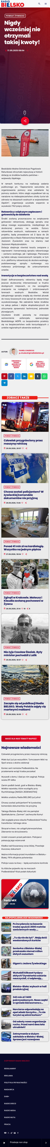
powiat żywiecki (15, 15)
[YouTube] (5, 1133)
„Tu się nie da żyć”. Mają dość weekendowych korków (30, 939)
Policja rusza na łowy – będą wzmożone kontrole (24, 863)
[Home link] (12, 4)
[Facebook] (18, 1133)
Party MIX (10, 900)
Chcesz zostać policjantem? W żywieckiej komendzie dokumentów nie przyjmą (24, 495)
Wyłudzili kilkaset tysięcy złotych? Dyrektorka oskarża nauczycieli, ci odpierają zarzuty (29, 977)
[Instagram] (15, 1133)
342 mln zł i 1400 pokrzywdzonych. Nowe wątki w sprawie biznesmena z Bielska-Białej (30, 1001)
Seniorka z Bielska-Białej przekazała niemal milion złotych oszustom (27, 951)
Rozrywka (9, 896)
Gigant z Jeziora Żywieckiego (30, 963)
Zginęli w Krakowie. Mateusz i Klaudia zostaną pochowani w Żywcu (23, 601)
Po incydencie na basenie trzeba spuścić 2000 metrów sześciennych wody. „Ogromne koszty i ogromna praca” (29, 929)
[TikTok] (12, 1133)
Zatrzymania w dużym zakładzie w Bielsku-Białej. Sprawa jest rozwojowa (28, 1036)
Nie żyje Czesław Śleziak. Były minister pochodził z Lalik (23, 653)
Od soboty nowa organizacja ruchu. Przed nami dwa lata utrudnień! (29, 1024)
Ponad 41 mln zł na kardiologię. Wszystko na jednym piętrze (24, 547)
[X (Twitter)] (8, 1133)
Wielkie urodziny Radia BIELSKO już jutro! (21, 797)
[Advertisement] (25, 81)
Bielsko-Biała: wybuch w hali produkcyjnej (30, 988)
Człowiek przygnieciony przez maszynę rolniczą (23, 442)
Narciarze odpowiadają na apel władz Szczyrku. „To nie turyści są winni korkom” (29, 1012)
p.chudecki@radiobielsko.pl (31, 353)
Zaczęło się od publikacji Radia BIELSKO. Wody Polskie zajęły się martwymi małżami (25, 706)
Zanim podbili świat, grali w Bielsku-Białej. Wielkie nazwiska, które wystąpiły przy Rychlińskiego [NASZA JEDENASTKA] (21, 788)
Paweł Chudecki (26, 350)
